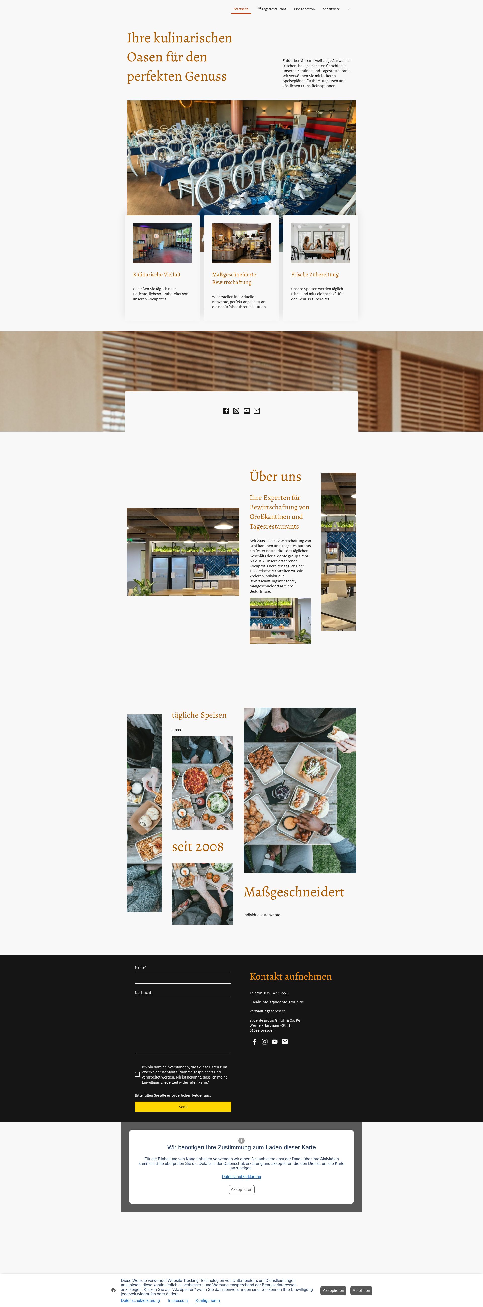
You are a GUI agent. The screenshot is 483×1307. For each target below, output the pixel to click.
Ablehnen (361, 1290)
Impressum (178, 1300)
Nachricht (143, 992)
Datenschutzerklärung (241, 1176)
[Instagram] (236, 411)
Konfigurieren (208, 1300)
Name (140, 967)
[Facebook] (226, 411)
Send (183, 1106)
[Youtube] (247, 411)
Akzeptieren (241, 1189)
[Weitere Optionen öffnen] (349, 8)
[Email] (257, 411)
